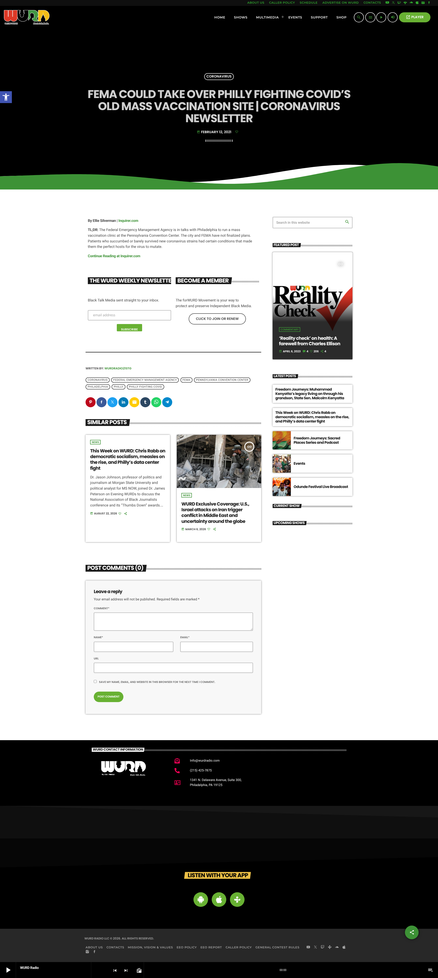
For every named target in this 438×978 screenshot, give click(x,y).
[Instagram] (423, 3)
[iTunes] (417, 3)
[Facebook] (429, 3)
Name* (98, 637)
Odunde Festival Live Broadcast (321, 486)
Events (299, 463)
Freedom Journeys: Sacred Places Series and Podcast (317, 440)
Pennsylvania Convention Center (222, 380)
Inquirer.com (128, 220)
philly (118, 387)
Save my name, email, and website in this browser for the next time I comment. (157, 682)
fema (186, 380)
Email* (185, 637)
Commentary (290, 329)
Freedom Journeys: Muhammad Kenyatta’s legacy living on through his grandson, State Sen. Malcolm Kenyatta (309, 394)
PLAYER (415, 17)
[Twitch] (399, 3)
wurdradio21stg (117, 368)
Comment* (102, 608)
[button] (6, 97)
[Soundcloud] (411, 3)
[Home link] (27, 17)
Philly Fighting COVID (145, 387)
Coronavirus (219, 76)
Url (96, 659)
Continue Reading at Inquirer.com (114, 256)
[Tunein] (405, 3)
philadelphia (98, 387)
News (95, 442)
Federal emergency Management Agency (145, 380)
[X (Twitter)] (393, 3)
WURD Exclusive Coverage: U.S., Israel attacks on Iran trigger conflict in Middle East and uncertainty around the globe (215, 512)
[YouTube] (387, 3)
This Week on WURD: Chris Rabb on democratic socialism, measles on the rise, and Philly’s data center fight (127, 459)
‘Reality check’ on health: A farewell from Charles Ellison (309, 341)
